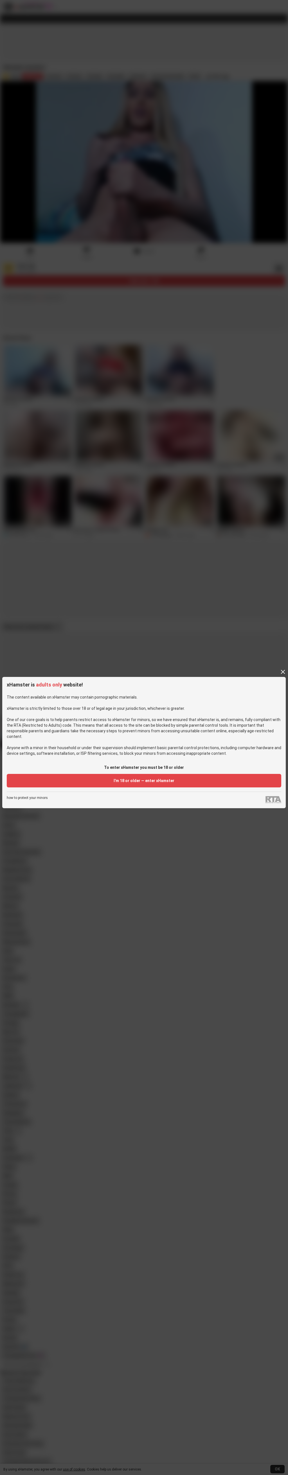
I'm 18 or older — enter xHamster (144, 780)
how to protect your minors (27, 798)
